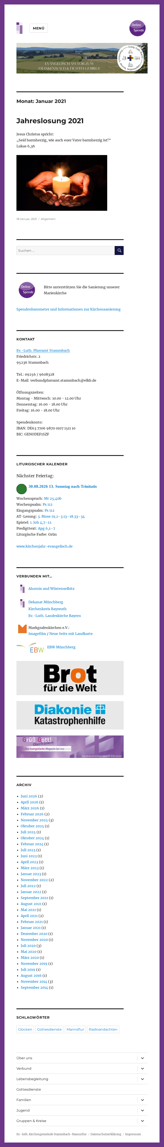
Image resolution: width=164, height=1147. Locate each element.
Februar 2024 (32, 844)
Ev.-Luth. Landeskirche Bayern (54, 616)
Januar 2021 (31, 928)
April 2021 (29, 916)
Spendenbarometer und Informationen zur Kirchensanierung (68, 309)
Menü (39, 28)
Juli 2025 (28, 832)
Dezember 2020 (34, 934)
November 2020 (34, 940)
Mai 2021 (28, 910)
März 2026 (30, 808)
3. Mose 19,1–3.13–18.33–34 (61, 516)
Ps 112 (48, 504)
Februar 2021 (32, 922)
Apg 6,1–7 (46, 528)
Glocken (25, 1029)
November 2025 (34, 820)
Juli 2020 (28, 945)
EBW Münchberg (61, 647)
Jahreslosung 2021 (50, 120)
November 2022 (34, 880)
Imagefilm (37, 633)
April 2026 (29, 802)
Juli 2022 (28, 886)
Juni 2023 (29, 856)
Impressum (133, 1134)
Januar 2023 (31, 874)
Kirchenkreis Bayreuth (47, 609)
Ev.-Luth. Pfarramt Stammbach (43, 350)
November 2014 (34, 981)
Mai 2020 (29, 951)
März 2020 (30, 957)
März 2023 (30, 868)
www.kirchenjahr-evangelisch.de (44, 546)
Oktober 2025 (32, 826)
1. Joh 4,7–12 (40, 522)
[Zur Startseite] (82, 58)
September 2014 (34, 987)
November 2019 (34, 963)
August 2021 (31, 904)
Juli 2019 (28, 969)
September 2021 (34, 898)
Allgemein (48, 219)
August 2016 (31, 975)
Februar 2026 (32, 814)
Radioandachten (103, 1029)
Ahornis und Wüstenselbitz (51, 588)
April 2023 (29, 862)
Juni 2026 (29, 796)
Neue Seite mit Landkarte (71, 633)
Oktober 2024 (32, 838)
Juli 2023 (28, 850)
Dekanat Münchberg (45, 602)
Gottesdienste (49, 1029)
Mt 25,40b (53, 498)
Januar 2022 (31, 892)
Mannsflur (75, 1029)
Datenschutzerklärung (106, 1134)
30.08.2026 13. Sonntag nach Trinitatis (63, 486)
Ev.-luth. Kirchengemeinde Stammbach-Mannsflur (51, 1134)
